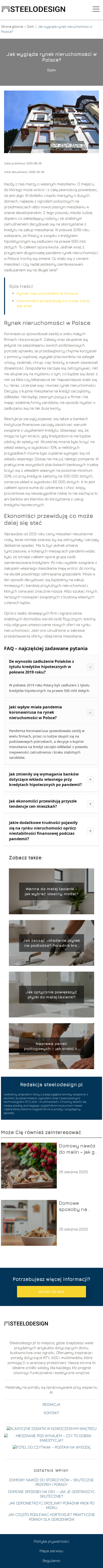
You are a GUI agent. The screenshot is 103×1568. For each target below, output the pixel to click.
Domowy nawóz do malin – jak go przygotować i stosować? (78, 1149)
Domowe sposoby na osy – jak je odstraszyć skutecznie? (51, 1493)
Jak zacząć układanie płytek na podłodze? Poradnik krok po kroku (51, 943)
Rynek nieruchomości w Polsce (47, 293)
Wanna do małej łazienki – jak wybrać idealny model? (51, 891)
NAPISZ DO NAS (51, 1292)
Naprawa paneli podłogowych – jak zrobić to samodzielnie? (51, 1046)
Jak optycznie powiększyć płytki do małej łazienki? (51, 994)
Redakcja (51, 1404)
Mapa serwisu (51, 1551)
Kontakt (51, 1413)
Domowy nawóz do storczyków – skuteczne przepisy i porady (51, 1482)
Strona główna (12, 26)
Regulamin (51, 1560)
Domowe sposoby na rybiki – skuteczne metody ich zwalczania (73, 1206)
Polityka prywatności (51, 1541)
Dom (30, 26)
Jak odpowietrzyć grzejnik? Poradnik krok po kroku (51, 1505)
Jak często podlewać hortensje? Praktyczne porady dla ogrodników (51, 1516)
